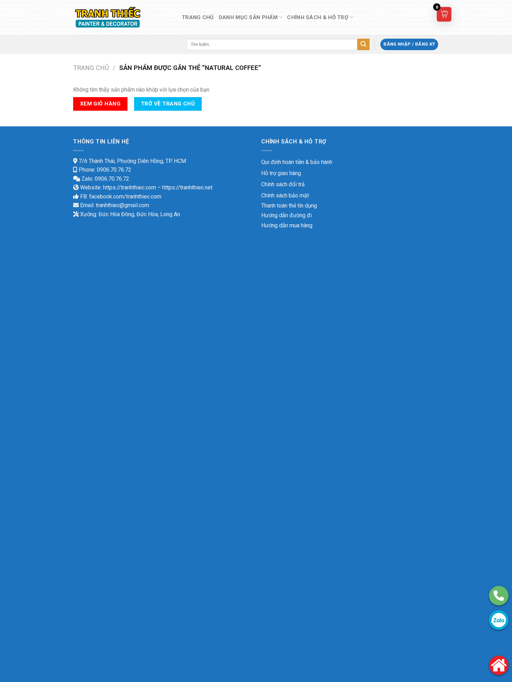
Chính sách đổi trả (283, 184)
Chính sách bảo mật (285, 195)
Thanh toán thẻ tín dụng (289, 205)
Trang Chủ (198, 17)
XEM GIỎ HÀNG (100, 104)
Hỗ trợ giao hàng (281, 173)
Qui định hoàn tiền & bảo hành (296, 162)
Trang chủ (91, 67)
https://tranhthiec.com (129, 187)
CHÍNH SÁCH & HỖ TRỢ (317, 17)
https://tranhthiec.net (187, 187)
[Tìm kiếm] (363, 44)
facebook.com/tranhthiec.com (125, 196)
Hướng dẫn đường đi (286, 215)
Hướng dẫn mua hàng (286, 225)
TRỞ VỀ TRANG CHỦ (168, 104)
